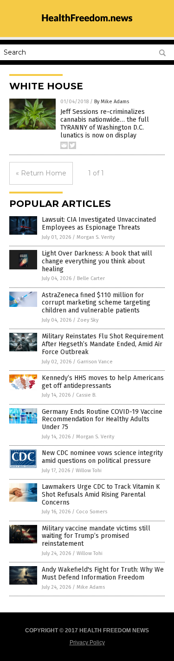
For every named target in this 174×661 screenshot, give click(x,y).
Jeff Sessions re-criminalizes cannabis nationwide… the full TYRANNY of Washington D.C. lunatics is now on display (104, 123)
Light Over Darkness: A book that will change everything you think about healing (97, 261)
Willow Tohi (89, 471)
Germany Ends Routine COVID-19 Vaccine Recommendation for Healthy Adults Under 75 (102, 419)
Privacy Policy (87, 642)
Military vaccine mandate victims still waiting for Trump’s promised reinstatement (96, 536)
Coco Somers (91, 512)
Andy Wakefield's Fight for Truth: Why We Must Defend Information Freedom (103, 573)
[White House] (87, 26)
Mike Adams (91, 587)
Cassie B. (86, 395)
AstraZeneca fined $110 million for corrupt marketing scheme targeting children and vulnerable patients (96, 303)
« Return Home (41, 173)
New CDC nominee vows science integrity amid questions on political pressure (102, 457)
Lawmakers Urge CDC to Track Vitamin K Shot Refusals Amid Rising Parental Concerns (101, 494)
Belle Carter (91, 278)
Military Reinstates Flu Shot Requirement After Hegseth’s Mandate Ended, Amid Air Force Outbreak (102, 344)
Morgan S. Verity (96, 237)
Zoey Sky (87, 320)
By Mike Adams (111, 102)
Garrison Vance (95, 362)
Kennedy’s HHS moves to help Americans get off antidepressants (103, 382)
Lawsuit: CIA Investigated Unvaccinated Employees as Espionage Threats (99, 223)
